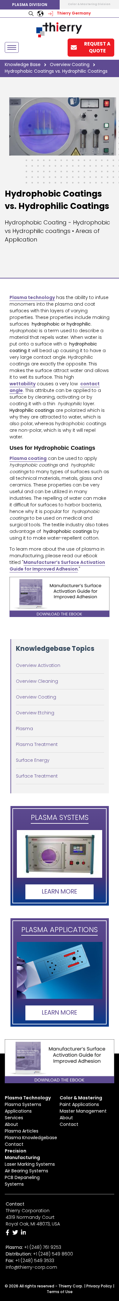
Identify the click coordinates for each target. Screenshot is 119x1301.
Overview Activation (38, 665)
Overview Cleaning (37, 681)
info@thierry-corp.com (31, 1267)
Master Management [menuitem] (83, 1111)
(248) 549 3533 (37, 1260)
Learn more (59, 891)
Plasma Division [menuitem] (29, 4)
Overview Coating (36, 697)
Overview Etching (35, 713)
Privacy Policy (99, 1286)
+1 (53, 1254)
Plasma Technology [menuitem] (28, 1098)
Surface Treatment (37, 776)
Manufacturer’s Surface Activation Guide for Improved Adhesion (57, 565)
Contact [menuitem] (14, 1144)
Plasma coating (28, 458)
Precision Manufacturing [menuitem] (22, 1154)
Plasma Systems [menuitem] (23, 1104)
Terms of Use (60, 1291)
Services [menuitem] (14, 1118)
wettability (23, 384)
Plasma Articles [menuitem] (21, 1131)
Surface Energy (33, 760)
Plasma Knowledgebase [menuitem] (31, 1137)
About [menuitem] (11, 1124)
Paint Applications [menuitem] (79, 1104)
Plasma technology (32, 297)
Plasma (24, 728)
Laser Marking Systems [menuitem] (30, 1164)
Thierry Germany (73, 13)
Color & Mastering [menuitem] (81, 1098)
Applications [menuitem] (18, 1111)
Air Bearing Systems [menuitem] (26, 1171)
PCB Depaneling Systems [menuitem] (22, 1180)
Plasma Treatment (37, 744)
